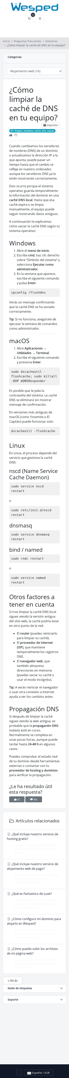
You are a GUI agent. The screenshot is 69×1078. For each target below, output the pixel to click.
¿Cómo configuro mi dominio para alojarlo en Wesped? (34, 928)
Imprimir (52, 125)
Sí (18, 799)
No (35, 799)
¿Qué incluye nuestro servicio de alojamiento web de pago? (33, 873)
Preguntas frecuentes (27, 41)
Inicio (6, 41)
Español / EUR (40, 1073)
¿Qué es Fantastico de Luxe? (33, 900)
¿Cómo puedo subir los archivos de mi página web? (33, 958)
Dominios (51, 41)
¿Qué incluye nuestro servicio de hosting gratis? (32, 843)
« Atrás (13, 980)
